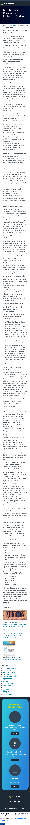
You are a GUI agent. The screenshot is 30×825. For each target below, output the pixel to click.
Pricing (15, 779)
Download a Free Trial (15, 752)
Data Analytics (7, 674)
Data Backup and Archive (10, 676)
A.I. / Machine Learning (9, 668)
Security (5, 693)
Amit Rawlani (13, 25)
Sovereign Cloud (7, 694)
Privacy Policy (21, 808)
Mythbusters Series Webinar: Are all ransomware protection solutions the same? (14, 624)
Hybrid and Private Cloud (10, 683)
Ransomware (6, 689)
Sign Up (15, 733)
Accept (3, 824)
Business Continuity (8, 670)
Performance (6, 687)
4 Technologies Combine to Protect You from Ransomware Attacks (13, 635)
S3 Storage (6, 691)
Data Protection (7, 680)
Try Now (15, 760)
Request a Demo (15, 725)
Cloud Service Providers (9, 672)
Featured (5, 681)
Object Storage (7, 685)
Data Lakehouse (7, 678)
